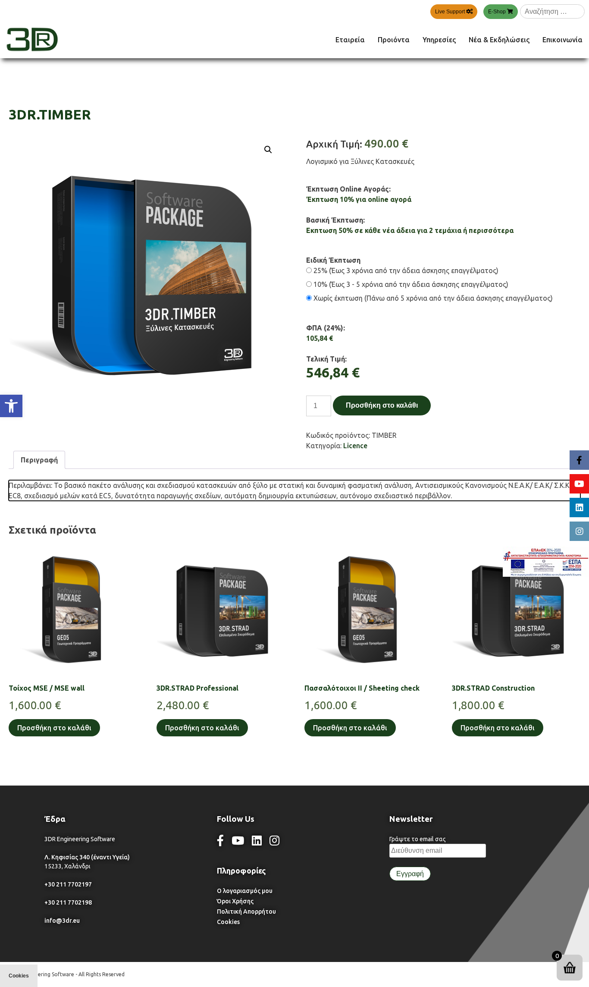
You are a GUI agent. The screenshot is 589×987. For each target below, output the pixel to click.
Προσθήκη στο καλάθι (382, 405)
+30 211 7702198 (68, 902)
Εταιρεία (350, 40)
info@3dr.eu (62, 920)
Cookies (228, 921)
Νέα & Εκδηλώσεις (499, 40)
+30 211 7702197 (68, 884)
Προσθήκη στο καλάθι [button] (54, 728)
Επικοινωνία (562, 40)
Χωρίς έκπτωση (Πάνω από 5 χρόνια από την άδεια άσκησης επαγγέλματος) (432, 298)
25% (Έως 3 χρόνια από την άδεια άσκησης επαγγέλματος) (405, 270)
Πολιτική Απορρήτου (246, 911)
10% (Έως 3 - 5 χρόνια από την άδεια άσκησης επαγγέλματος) (410, 284)
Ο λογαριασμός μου (245, 890)
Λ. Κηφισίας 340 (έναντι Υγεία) (87, 857)
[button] (11, 406)
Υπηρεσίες (439, 40)
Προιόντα (394, 40)
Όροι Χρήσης (235, 901)
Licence (355, 445)
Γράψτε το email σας (417, 839)
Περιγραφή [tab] (39, 460)
